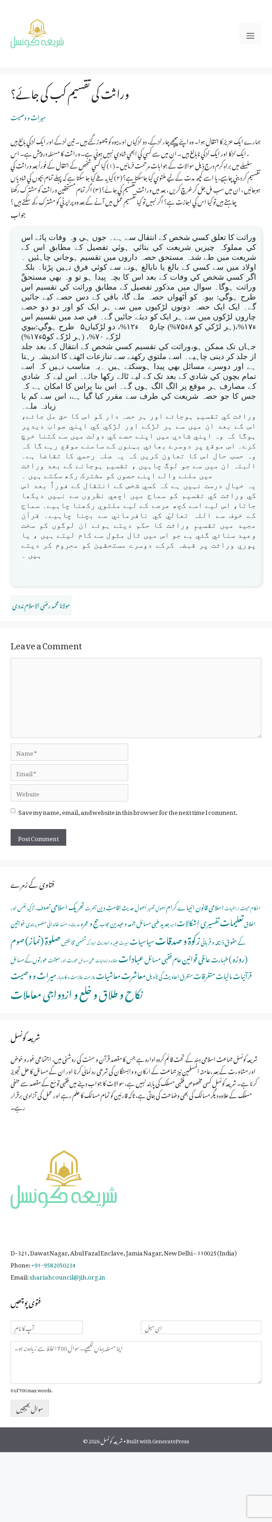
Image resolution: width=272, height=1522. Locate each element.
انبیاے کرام (180, 906)
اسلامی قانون (210, 906)
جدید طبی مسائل (152, 922)
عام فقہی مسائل (162, 958)
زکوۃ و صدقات (177, 938)
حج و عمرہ (90, 921)
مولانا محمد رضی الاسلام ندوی (41, 604)
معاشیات (108, 974)
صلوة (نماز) (43, 938)
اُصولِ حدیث (134, 906)
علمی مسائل (87, 959)
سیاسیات (142, 940)
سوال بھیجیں (29, 1407)
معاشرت (133, 974)
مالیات (224, 974)
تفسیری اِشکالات (198, 921)
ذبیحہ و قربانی (212, 941)
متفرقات (204, 974)
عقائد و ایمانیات (106, 960)
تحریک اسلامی (67, 905)
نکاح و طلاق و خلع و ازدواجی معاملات (77, 992)
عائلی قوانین (196, 958)
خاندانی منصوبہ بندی (42, 923)
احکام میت (250, 907)
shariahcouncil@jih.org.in (67, 1275)
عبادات (131, 957)
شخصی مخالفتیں (73, 941)
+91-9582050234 (53, 1263)
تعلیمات (231, 920)
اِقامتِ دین (109, 906)
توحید (173, 923)
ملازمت (89, 976)
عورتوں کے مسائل (29, 959)
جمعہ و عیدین (123, 922)
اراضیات (232, 907)
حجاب (104, 923)
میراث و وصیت (28, 116)
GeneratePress (170, 1440)
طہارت (219, 958)
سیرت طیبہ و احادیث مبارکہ (108, 941)
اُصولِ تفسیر (156, 907)
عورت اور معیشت (63, 959)
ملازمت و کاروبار (70, 976)
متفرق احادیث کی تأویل (169, 975)
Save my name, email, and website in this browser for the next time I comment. (127, 811)
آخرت (90, 907)
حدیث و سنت (70, 924)
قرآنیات (242, 974)
